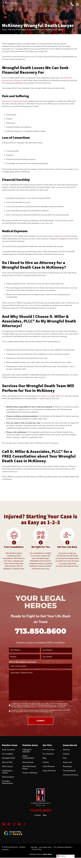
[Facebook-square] (3, 824)
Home (4, 29)
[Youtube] (19, 824)
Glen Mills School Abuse (29, 767)
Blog (45, 815)
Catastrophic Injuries (7, 772)
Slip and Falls (7, 762)
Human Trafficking (29, 773)
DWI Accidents (8, 777)
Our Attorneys (48, 754)
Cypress (66, 754)
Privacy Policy (37, 849)
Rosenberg (67, 766)
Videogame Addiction (27, 751)
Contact (37, 815)
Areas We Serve (49, 771)
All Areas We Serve (70, 775)
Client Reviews (49, 766)
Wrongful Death (8, 758)
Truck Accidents (8, 750)
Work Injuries (7, 766)
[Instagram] (14, 824)
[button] (13, 833)
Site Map (34, 847)
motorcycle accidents (62, 236)
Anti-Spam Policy (45, 847)
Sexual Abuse (27, 762)
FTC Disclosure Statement (63, 847)
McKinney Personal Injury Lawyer (21, 29)
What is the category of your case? (26, 662)
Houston (66, 750)
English (62, 856)
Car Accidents (7, 754)
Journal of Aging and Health (17, 101)
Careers (46, 762)
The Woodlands (69, 771)
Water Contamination (28, 757)
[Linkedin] (8, 824)
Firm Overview (48, 750)
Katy (65, 758)
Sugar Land (67, 762)
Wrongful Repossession (7, 782)
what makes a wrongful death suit (50, 396)
